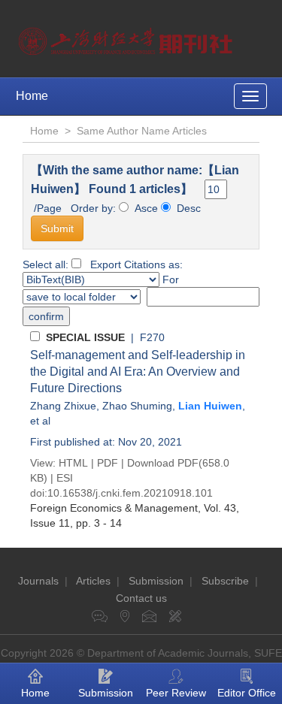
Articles (93, 581)
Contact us (141, 598)
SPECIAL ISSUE (85, 337)
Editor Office (246, 693)
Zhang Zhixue (63, 406)
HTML (73, 463)
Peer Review (176, 693)
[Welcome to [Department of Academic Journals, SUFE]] (127, 38)
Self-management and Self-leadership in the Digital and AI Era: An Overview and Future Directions (137, 371)
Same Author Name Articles (142, 131)
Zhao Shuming (137, 406)
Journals (38, 581)
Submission (156, 581)
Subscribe (225, 581)
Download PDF (163, 463)
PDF (107, 463)
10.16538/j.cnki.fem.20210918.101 (130, 493)
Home (32, 95)
